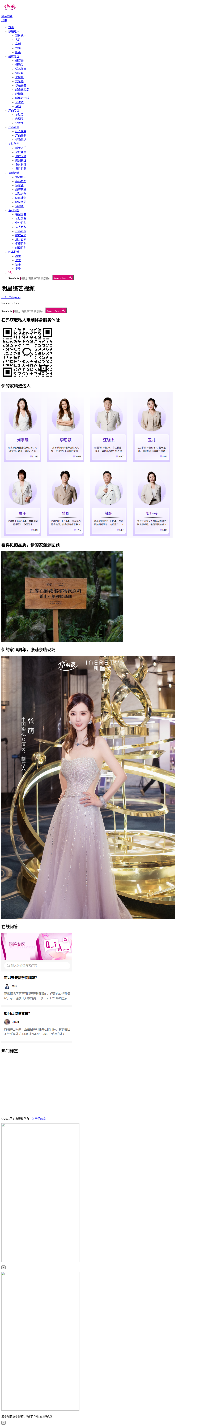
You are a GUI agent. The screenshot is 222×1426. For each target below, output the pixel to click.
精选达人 (20, 35)
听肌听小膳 (22, 98)
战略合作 (20, 193)
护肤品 (19, 114)
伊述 (18, 106)
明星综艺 (20, 202)
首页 (11, 27)
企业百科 (20, 222)
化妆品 (19, 123)
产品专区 (13, 110)
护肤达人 (13, 31)
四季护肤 (13, 251)
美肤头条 (20, 218)
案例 (18, 43)
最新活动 (13, 172)
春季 (18, 256)
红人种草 (20, 131)
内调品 (19, 118)
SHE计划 (20, 197)
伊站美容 (20, 85)
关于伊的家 (39, 1118)
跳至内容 (6, 16)
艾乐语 (19, 81)
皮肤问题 (20, 156)
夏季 (18, 260)
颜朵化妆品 (22, 89)
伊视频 (19, 206)
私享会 (19, 185)
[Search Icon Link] (10, 272)
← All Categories (10, 297)
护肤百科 (20, 235)
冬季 (18, 268)
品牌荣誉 (20, 189)
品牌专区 (13, 56)
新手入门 (20, 147)
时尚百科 (20, 247)
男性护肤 (20, 168)
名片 (18, 39)
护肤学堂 (13, 143)
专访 (18, 48)
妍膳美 (19, 64)
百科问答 (13, 210)
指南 (18, 52)
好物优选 (20, 139)
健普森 (19, 73)
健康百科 (20, 243)
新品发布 (20, 181)
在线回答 (20, 214)
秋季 (18, 264)
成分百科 (20, 239)
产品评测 (13, 127)
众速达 (19, 102)
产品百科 (20, 231)
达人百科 (20, 227)
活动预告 (20, 177)
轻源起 (19, 93)
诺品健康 (20, 68)
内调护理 (20, 160)
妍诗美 (19, 60)
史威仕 (19, 77)
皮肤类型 (20, 152)
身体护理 (20, 164)
